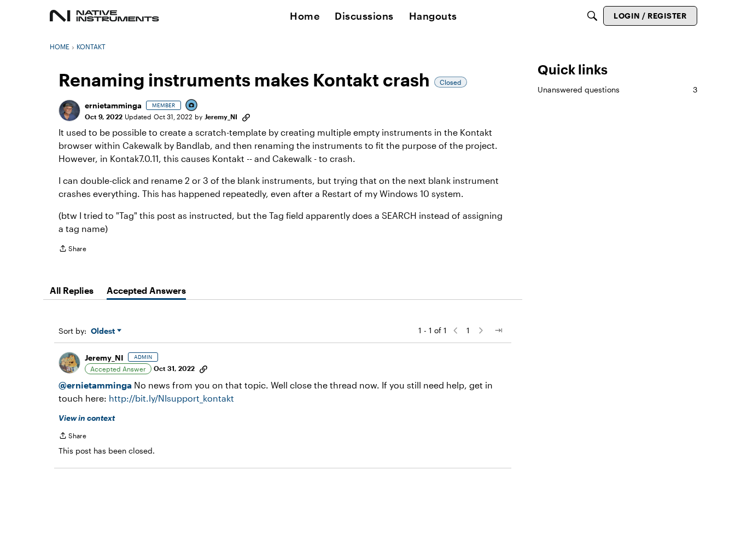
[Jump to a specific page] (498, 330)
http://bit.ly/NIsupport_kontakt (171, 398)
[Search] (592, 16)
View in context (87, 417)
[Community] (104, 16)
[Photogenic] (192, 106)
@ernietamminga (95, 385)
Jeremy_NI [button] (221, 116)
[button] (69, 110)
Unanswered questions (617, 89)
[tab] (71, 290)
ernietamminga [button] (113, 105)
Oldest (104, 331)
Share (72, 250)
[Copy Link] (246, 116)
